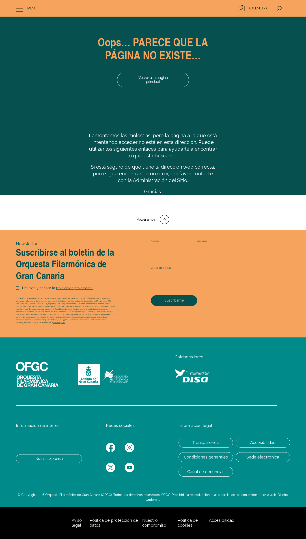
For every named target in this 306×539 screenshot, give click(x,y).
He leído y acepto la (57, 288)
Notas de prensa (49, 458)
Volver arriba (146, 219)
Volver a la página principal (153, 80)
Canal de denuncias (205, 471)
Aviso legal (77, 523)
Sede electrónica (262, 457)
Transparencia (206, 442)
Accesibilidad (263, 442)
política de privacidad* (74, 288)
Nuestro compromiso (154, 523)
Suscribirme (174, 300)
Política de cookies (188, 523)
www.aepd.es (59, 322)
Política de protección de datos (114, 523)
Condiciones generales (206, 457)
